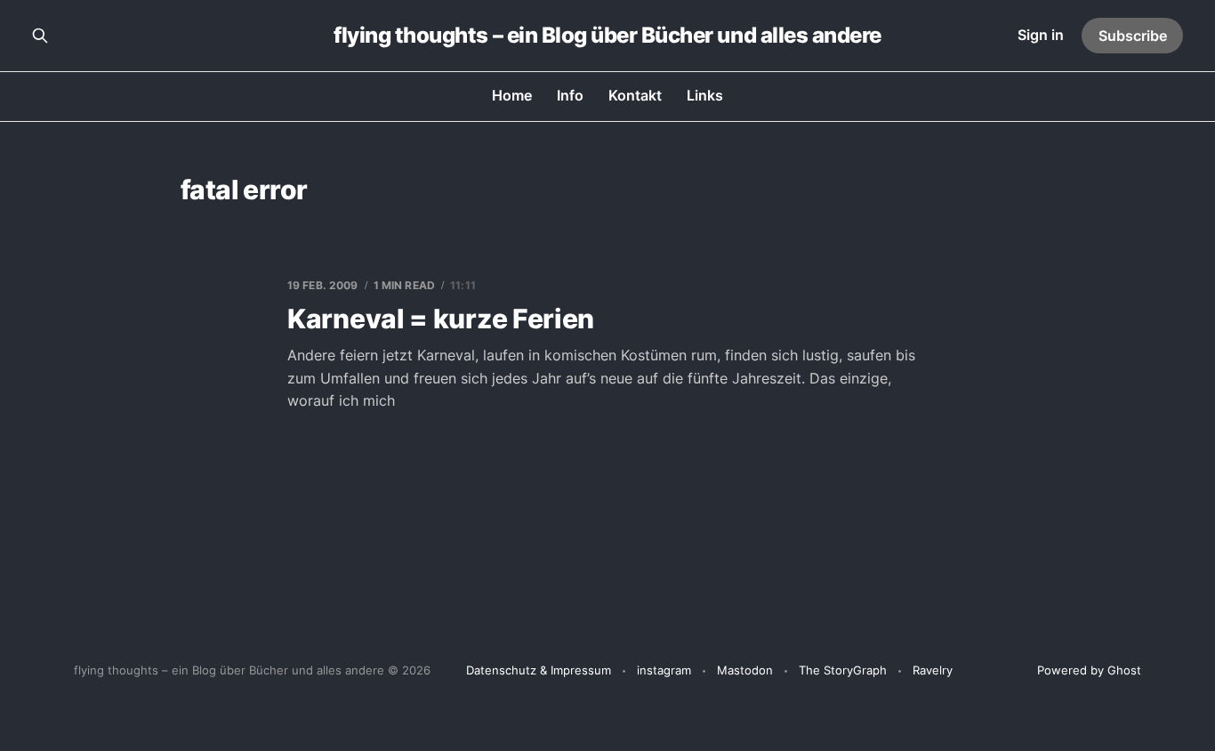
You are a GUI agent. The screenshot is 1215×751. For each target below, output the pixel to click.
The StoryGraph (843, 670)
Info (570, 95)
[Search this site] (40, 35)
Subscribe (1132, 35)
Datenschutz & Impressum (538, 670)
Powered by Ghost (1089, 670)
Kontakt (635, 95)
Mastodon (745, 670)
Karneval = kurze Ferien (440, 319)
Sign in (1041, 35)
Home (512, 95)
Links (705, 95)
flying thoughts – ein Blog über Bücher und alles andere (607, 35)
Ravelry (933, 670)
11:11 (463, 285)
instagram (664, 670)
